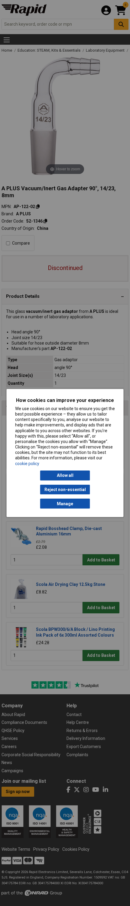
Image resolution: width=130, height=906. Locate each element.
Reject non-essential (65, 489)
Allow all (65, 475)
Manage (65, 503)
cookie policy (27, 463)
